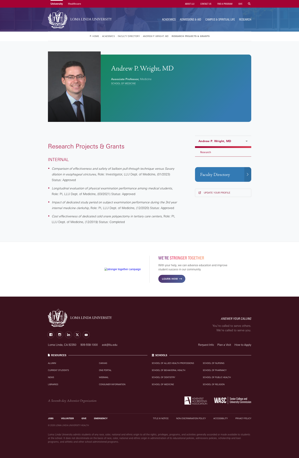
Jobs (50, 418)
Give (240, 3)
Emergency (100, 418)
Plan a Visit (224, 344)
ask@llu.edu (109, 344)
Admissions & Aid (190, 19)
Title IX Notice (161, 418)
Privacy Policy (243, 418)
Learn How (170, 278)
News (51, 377)
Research (245, 19)
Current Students (58, 370)
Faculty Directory (215, 174)
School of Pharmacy (214, 370)
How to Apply (242, 344)
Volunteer (67, 418)
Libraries (53, 384)
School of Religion (214, 384)
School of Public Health (217, 377)
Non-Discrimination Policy (191, 418)
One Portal (105, 370)
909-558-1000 (89, 344)
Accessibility (220, 418)
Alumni (52, 363)
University (57, 3)
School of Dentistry (163, 377)
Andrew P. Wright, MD (214, 141)
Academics (169, 19)
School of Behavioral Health (168, 370)
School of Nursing (213, 363)
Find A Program (224, 3)
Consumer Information (112, 384)
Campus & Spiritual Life (220, 19)
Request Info (206, 344)
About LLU (189, 3)
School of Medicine (123, 83)
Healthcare (74, 3)
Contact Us (205, 3)
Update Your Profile (216, 192)
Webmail (104, 377)
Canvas (103, 363)
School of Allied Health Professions (173, 363)
